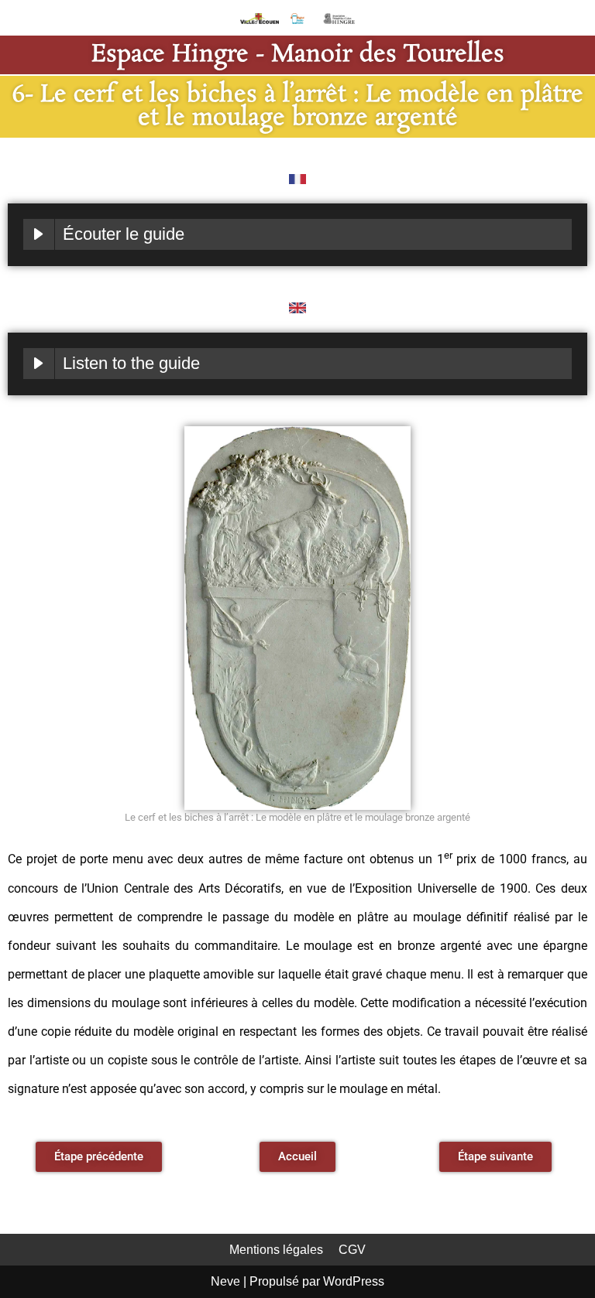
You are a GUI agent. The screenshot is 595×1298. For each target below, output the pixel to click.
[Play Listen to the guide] (38, 363)
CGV (352, 1249)
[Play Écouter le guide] (38, 234)
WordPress (353, 1281)
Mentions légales (276, 1249)
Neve (225, 1281)
